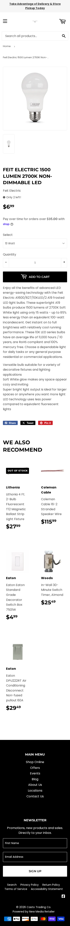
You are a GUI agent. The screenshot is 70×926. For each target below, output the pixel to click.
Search (12, 885)
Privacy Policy (29, 885)
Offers (35, 768)
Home (7, 46)
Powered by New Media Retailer (34, 911)
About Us (35, 785)
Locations (35, 790)
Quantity (9, 254)
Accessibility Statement (47, 889)
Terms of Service (15, 889)
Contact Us (35, 796)
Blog (35, 779)
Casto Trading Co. (39, 907)
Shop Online (35, 762)
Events (35, 773)
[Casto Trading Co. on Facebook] (63, 896)
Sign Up (35, 871)
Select (8, 235)
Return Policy (51, 885)
